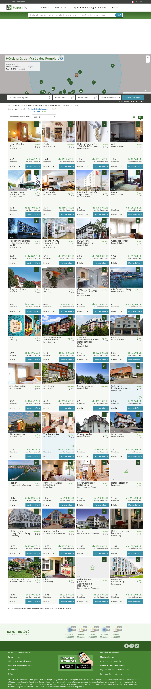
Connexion (10, 2)
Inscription (21, 2)
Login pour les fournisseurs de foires (114, 674)
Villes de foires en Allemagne (19, 661)
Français (138, 2)
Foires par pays (14, 657)
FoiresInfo (18, 7)
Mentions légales (107, 657)
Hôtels (115, 7)
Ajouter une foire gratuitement (90, 7)
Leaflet (126, 93)
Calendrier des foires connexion (113, 665)
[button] (75, 74)
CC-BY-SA (148, 93)
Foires (44, 7)
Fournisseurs (62, 7)
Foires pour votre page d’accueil (112, 661)
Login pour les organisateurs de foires (115, 670)
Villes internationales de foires (20, 665)
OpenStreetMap (137, 93)
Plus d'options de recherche (129, 101)
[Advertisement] (75, 36)
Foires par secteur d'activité (19, 653)
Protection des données (109, 653)
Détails (12, 166)
